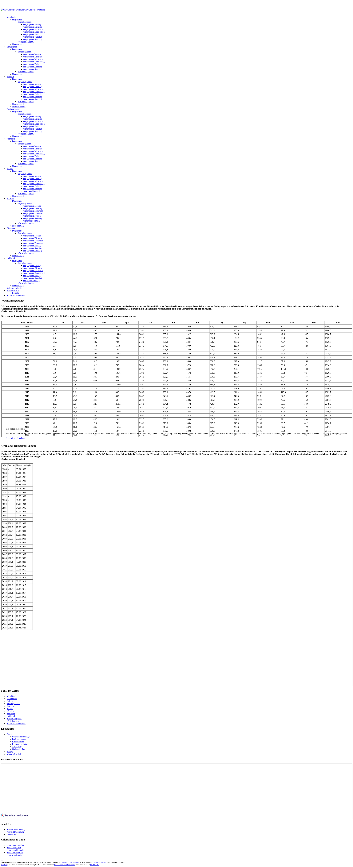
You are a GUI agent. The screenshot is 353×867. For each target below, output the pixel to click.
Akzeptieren (11, 438)
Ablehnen (21, 438)
